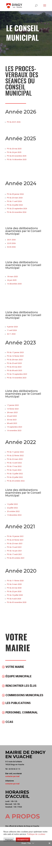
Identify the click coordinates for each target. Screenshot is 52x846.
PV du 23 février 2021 (15, 540)
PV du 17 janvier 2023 (15, 352)
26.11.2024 (11, 334)
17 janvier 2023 (13, 405)
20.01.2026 (11, 240)
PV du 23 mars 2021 (15, 544)
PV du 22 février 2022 (15, 456)
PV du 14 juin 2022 (14, 470)
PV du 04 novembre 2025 (16, 156)
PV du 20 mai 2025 (14, 149)
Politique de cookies (36, 834)
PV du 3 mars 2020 (14, 584)
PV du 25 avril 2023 (14, 363)
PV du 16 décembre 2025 (16, 160)
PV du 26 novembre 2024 (16, 212)
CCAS (9, 722)
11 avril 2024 (12, 330)
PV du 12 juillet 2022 (15, 474)
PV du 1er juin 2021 (14, 551)
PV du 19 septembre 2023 (17, 374)
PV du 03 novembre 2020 (16, 602)
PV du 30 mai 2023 (14, 367)
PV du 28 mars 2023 (15, 360)
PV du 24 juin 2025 (14, 152)
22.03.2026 (11, 243)
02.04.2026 (11, 247)
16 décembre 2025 (14, 284)
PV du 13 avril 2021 (14, 547)
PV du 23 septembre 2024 (17, 209)
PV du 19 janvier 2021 (15, 536)
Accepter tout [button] (22, 840)
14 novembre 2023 (14, 431)
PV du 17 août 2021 (14, 554)
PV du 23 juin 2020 (14, 591)
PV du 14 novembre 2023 (16, 378)
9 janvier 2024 (12, 327)
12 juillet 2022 (12, 504)
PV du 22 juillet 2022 (15, 477)
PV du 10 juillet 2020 (15, 595)
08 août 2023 (12, 423)
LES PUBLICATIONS (18, 703)
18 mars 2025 (12, 277)
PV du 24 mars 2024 (15, 198)
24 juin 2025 (12, 280)
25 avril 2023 (12, 416)
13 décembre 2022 (14, 515)
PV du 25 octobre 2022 (16, 481)
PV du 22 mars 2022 (15, 459)
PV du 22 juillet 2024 (15, 205)
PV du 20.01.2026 (14, 122)
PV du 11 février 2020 (15, 581)
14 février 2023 (13, 409)
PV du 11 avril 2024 (14, 201)
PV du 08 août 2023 (14, 371)
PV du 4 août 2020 (14, 599)
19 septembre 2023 (14, 427)
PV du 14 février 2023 (15, 356)
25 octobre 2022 (13, 511)
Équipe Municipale (18, 676)
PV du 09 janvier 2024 (15, 194)
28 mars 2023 (12, 412)
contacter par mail (12, 776)
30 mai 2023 (12, 420)
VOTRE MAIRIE (15, 667)
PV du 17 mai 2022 (14, 466)
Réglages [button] (9, 840)
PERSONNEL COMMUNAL (22, 712)
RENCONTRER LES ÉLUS (21, 685)
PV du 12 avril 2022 (14, 463)
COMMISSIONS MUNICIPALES (24, 695)
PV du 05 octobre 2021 (16, 558)
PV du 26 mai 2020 (14, 588)
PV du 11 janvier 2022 (15, 452)
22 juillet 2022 (12, 508)
